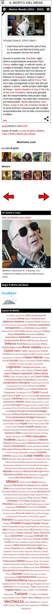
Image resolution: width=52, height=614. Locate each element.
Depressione (9, 401)
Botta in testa (16, 347)
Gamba (37, 426)
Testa (33, 586)
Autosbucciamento (39, 337)
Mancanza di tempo (26, 468)
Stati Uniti (22, 126)
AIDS (28, 315)
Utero (30, 597)
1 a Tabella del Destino (15, 315)
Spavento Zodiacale (20, 564)
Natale (29, 488)
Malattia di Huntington (39, 465)
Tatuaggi (29, 584)
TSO (18, 584)
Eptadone (41, 414)
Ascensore (37, 331)
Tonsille (45, 587)
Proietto (16, 523)
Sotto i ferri (38, 561)
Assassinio (19, 334)
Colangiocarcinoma (30, 367)
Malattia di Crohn (22, 465)
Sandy (13, 533)
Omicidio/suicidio (10, 495)
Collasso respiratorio (22, 373)
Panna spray (18, 504)
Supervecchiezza (16, 580)
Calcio (17, 350)
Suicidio (17, 573)
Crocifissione (21, 392)
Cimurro (22, 361)
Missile (29, 477)
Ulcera (45, 594)
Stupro (8, 574)
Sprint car (6, 567)
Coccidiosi (29, 364)
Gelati (44, 427)
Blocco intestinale (33, 344)
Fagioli (27, 420)
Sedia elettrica (42, 542)
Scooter (7, 542)
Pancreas (7, 504)
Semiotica (9, 545)
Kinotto (30, 449)
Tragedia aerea (13, 590)
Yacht (26, 605)
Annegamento (12, 328)
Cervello (13, 360)
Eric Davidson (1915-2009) (16, 217)
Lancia (8, 452)
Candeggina (24, 354)
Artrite (22, 331)
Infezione (43, 439)
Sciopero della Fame (23, 539)
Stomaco (44, 567)
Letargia (32, 452)
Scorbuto (16, 542)
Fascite (39, 420)
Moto (6, 488)
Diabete (20, 401)
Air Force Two (39, 80)
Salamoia (6, 533)
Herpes (9, 436)
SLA (32, 529)
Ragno (22, 526)
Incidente (9, 439)
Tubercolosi (9, 594)
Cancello (15, 354)
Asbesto (29, 331)
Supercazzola (10, 577)
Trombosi (43, 590)
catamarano (35, 605)
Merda (46, 471)
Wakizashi (19, 605)
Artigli (16, 331)
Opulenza (40, 495)
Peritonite (41, 507)
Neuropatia (6, 492)
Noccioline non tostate (27, 492)
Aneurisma (44, 324)
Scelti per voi (40, 535)
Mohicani (42, 482)
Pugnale (35, 523)
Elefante (13, 411)
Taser (23, 584)
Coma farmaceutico (13, 379)
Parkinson (21, 507)
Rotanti (27, 530)
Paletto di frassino (31, 501)
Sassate (28, 532)
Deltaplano (7, 399)
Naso (24, 488)
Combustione (29, 379)
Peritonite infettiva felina (12, 510)
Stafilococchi (29, 567)
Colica (23, 370)
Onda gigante (24, 495)
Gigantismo (9, 433)
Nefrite (35, 488)
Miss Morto (20, 477)
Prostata (26, 523)
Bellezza (10, 343)
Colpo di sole (28, 377)
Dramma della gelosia (32, 408)
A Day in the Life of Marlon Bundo (28, 105)
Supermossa (42, 577)
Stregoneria (23, 570)
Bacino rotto (25, 340)
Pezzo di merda (23, 513)
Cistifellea (13, 364)
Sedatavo (24, 542)
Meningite (38, 471)
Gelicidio (7, 430)
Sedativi (32, 542)
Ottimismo (37, 498)
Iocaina (29, 446)
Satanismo (45, 532)
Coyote (26, 389)
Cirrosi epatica (42, 360)
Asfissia (46, 331)
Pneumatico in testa (25, 516)
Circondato (30, 361)
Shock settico (18, 551)
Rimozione (12, 530)
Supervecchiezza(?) (37, 580)
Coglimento (13, 367)
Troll (36, 590)
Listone (21, 456)
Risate (20, 530)
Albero (28, 319)
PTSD (20, 501)
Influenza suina (34, 443)
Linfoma (6, 455)
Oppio (32, 495)
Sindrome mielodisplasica (20, 558)
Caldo (24, 351)
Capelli (47, 354)
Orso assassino (20, 498)
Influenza (7, 443)
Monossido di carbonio (24, 485)
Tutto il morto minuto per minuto (18, 134)
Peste (13, 513)
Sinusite (35, 558)
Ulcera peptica (8, 598)
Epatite (25, 414)
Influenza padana (19, 443)
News (14, 491)
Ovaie (44, 497)
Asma (10, 334)
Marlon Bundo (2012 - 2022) (26, 9)
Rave (48, 526)
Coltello (38, 376)
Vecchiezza (14, 601)
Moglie (34, 482)
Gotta (30, 433)
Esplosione (40, 417)
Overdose (12, 500)
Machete (12, 459)
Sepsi (39, 545)
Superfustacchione (26, 577)
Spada (46, 561)
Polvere (27, 520)
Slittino (42, 558)
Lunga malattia (33, 455)
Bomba (5, 347)
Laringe (14, 452)
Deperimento (43, 398)
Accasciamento (38, 315)
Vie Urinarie (43, 602)
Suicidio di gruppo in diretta (34, 574)
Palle (43, 501)
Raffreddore (14, 526)
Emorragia (41, 411)
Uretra (17, 598)
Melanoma (28, 471)
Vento (27, 602)
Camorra (6, 354)
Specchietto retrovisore (39, 564)
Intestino (7, 446)
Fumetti (30, 426)
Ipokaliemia (38, 446)
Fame (33, 420)
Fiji (47, 423)
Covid (19, 389)
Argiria (37, 328)
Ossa (29, 497)
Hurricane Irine (18, 436)
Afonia (21, 318)
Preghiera (46, 520)
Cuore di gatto (14, 395)
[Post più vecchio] (44, 202)
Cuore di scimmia (28, 396)
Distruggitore (17, 405)
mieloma (44, 605)
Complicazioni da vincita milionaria (20, 386)
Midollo (19, 474)
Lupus (47, 456)
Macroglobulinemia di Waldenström (31, 459)
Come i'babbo (42, 380)
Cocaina (20, 364)
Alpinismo (8, 321)
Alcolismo (35, 318)
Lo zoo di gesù (27, 130)
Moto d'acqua (15, 488)
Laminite (46, 449)
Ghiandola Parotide (19, 430)
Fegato (23, 423)
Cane (32, 354)
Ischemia (16, 449)
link (5, 120)
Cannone (39, 354)
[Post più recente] (8, 202)
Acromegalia (12, 319)
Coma (45, 376)
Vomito (12, 605)
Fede (17, 424)
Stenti (37, 567)
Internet (45, 443)
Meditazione (18, 471)
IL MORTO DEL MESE (26, 3)
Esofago (30, 417)
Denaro (26, 399)
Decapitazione (43, 395)
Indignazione (32, 440)
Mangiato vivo (41, 468)
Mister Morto (38, 478)
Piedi (40, 513)
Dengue (33, 399)
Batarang (44, 340)
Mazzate (7, 471)
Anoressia (29, 328)
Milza (26, 475)
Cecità (6, 360)
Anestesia (33, 325)
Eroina (9, 417)
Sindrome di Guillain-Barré (19, 554)
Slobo (47, 558)
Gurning (44, 433)
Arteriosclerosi (8, 331)
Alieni (43, 319)
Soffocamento (9, 561)
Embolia (31, 411)
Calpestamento (33, 351)
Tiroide (39, 587)
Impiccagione (39, 436)
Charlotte (31, 58)
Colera (17, 370)
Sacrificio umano (42, 530)
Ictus (28, 436)
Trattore (24, 590)
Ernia (48, 414)
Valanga (38, 597)
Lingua (14, 456)
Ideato (24, 102)
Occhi (47, 491)
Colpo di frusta (16, 377)
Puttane (5, 526)
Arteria (44, 328)
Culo (29, 392)
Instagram (20, 77)
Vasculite (46, 598)
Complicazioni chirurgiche (16, 382)
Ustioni (24, 597)
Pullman (45, 523)
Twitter (34, 594)
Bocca (44, 344)
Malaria (15, 462)
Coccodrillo (38, 364)
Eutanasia (18, 420)
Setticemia (31, 548)
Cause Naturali (33, 357)
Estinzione (8, 420)
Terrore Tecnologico (21, 587)
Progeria (6, 523)
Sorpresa (29, 561)
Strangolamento (10, 570)
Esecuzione (19, 417)
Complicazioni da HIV (40, 383)
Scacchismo (17, 535)
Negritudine (43, 488)
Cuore (35, 392)
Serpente (15, 548)
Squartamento (17, 567)
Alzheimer (19, 321)
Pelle (35, 507)
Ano (22, 328)
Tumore (20, 594)
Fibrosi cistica (39, 424)
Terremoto (8, 586)
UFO (39, 594)
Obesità (40, 491)
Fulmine (21, 426)
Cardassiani (18, 358)
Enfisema (16, 414)
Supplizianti (7, 584)
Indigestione (21, 440)
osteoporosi (26, 608)
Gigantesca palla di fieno (38, 430)
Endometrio (7, 414)
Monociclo (8, 485)
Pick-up (34, 513)
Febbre (11, 424)
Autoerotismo (11, 337)
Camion (44, 351)
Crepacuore (9, 392)
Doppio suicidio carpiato (34, 405)
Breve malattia (31, 347)
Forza (7, 427)
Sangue (20, 532)
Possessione (36, 520)
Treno (31, 590)
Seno (16, 545)
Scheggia (7, 539)
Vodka (6, 605)
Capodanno (7, 358)
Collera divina (40, 373)
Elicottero (22, 411)
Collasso (29, 370)
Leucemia (41, 452)
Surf (14, 584)
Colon (6, 376)
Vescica (33, 602)
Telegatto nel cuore (42, 584)
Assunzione (31, 334)
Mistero (40, 130)
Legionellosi (23, 452)
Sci (13, 539)
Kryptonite (38, 449)
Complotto (41, 386)
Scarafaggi (28, 536)
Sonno (20, 560)
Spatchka (7, 564)
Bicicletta (21, 344)
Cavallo (46, 358)
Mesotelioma (10, 474)
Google (24, 433)
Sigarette (28, 551)
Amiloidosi (29, 322)
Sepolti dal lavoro (28, 545)
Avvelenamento (11, 340)
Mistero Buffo (25, 482)
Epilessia (32, 414)
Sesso (23, 548)
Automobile (24, 337)
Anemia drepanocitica (18, 325)
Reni (5, 529)
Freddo (14, 427)
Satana (36, 532)
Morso (45, 485)
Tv (29, 594)
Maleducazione (11, 468)
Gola (18, 433)
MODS (5, 459)
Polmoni (7, 519)
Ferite (30, 424)
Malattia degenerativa (28, 462)
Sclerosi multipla (41, 539)
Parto (29, 507)
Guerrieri (37, 433)
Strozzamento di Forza (39, 570)
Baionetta (35, 340)
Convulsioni (10, 389)
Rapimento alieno (37, 526)
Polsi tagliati (18, 520)
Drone (44, 408)
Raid (28, 526)
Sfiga (39, 548)
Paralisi (27, 504)
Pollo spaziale (40, 516)
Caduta (8, 350)
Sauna (7, 536)
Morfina (38, 485)
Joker (24, 449)
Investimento (19, 446)
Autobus (40, 334)
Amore (37, 321)
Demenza (17, 398)
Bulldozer (46, 347)
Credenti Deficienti (38, 389)
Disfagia (28, 402)
